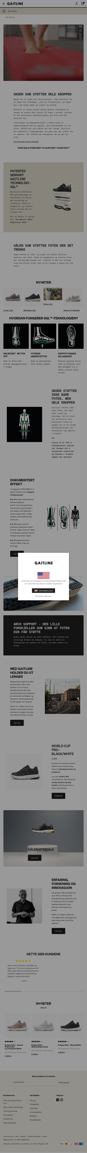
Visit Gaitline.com (46, 590)
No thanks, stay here (43, 596)
